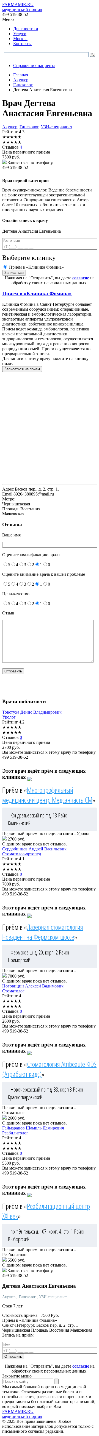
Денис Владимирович (32, 712)
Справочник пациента (34, 65)
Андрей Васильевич (34, 849)
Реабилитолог (15, 1133)
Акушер (9, 126)
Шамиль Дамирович (33, 1128)
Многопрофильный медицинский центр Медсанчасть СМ (47, 795)
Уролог (9, 717)
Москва (20, 38)
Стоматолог (13, 991)
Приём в (37, 293)
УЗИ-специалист (56, 126)
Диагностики (25, 28)
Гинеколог (29, 126)
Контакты (22, 43)
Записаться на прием (22, 369)
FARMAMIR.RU (22, 7)
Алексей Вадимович (33, 986)
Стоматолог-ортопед (21, 853)
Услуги (19, 33)
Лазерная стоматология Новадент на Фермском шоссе (42, 932)
